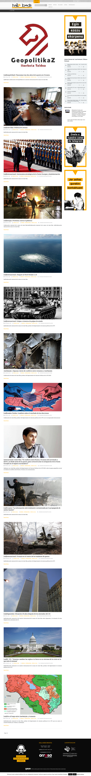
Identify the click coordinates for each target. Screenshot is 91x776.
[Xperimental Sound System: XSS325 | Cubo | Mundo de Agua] (66, 70)
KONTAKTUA (26, 1)
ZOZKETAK (50, 6)
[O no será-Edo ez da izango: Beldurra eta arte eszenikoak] (66, 96)
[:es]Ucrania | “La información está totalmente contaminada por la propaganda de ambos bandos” (32, 509)
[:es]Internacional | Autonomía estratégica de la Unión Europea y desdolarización (32, 174)
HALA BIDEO (60, 4)
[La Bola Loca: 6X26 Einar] (66, 74)
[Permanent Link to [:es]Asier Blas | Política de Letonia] (33, 106)
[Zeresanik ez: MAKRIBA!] (66, 92)
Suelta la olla (15, 77)
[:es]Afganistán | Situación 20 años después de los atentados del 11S (27, 614)
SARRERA (31, 1)
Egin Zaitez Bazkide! (36, 1)
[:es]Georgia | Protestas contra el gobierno (18, 221)
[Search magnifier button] (46, 5)
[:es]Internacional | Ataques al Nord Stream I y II (20, 275)
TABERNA (21, 1)
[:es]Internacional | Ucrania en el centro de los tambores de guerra (26, 556)
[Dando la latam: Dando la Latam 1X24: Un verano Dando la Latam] (66, 83)
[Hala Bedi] (22, 6)
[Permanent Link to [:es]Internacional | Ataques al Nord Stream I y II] (33, 253)
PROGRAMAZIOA (72, 4)
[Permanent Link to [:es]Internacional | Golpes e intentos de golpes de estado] (33, 303)
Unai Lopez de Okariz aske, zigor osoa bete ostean (76, 120)
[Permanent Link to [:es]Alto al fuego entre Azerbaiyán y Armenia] (33, 695)
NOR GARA (12, 1)
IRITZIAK (55, 4)
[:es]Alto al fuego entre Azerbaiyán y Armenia (19, 716)
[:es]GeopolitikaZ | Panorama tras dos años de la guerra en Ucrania (27, 75)
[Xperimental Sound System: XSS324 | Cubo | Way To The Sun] (66, 79)
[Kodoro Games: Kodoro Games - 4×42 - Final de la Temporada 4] (66, 65)
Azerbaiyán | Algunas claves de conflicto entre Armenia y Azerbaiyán (28, 371)
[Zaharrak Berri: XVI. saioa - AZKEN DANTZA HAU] (66, 88)
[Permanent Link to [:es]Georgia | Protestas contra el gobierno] (33, 202)
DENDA (17, 1)
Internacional (27, 77)
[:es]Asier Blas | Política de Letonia (15, 128)
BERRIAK (50, 4)
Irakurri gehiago (80, 774)
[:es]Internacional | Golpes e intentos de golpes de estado (23, 321)
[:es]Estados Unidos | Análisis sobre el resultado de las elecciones (26, 413)
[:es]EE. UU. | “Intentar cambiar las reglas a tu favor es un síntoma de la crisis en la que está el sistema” (32, 660)
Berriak (22, 77)
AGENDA (65, 4)
